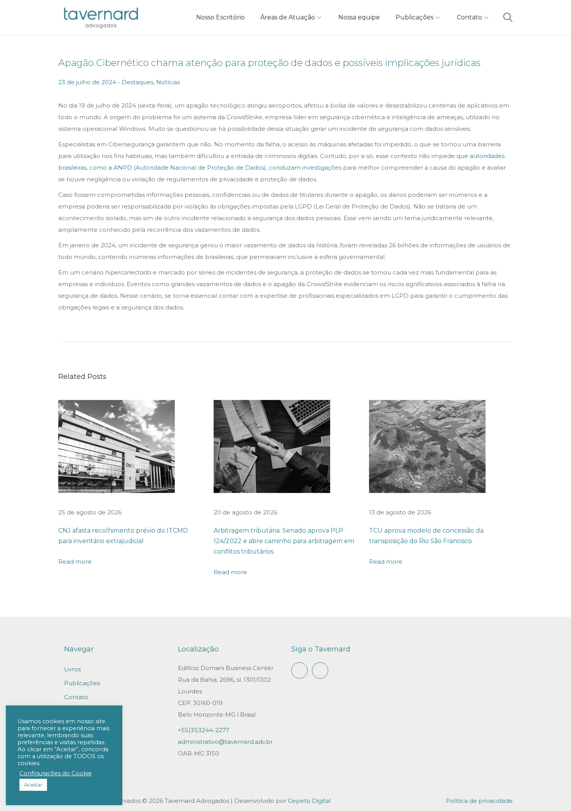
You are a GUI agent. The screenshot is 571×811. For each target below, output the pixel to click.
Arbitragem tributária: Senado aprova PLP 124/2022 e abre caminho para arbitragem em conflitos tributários (284, 541)
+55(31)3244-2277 (203, 730)
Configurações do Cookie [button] (55, 773)
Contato (76, 697)
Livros (72, 669)
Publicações (82, 683)
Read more (75, 561)
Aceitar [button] (33, 784)
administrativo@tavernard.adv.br (225, 741)
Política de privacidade (479, 800)
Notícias (168, 82)
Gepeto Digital (309, 800)
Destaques (137, 82)
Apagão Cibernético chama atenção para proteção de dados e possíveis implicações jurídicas (269, 62)
